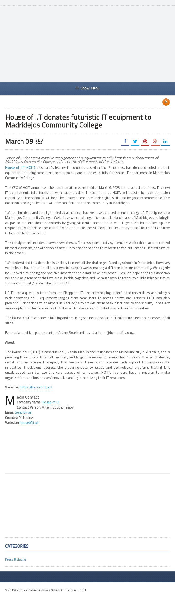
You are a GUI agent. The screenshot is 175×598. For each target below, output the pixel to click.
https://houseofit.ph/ (36, 387)
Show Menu (90, 88)
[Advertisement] (93, 43)
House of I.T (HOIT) (20, 167)
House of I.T (51, 402)
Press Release (15, 559)
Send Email (23, 412)
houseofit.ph (29, 422)
